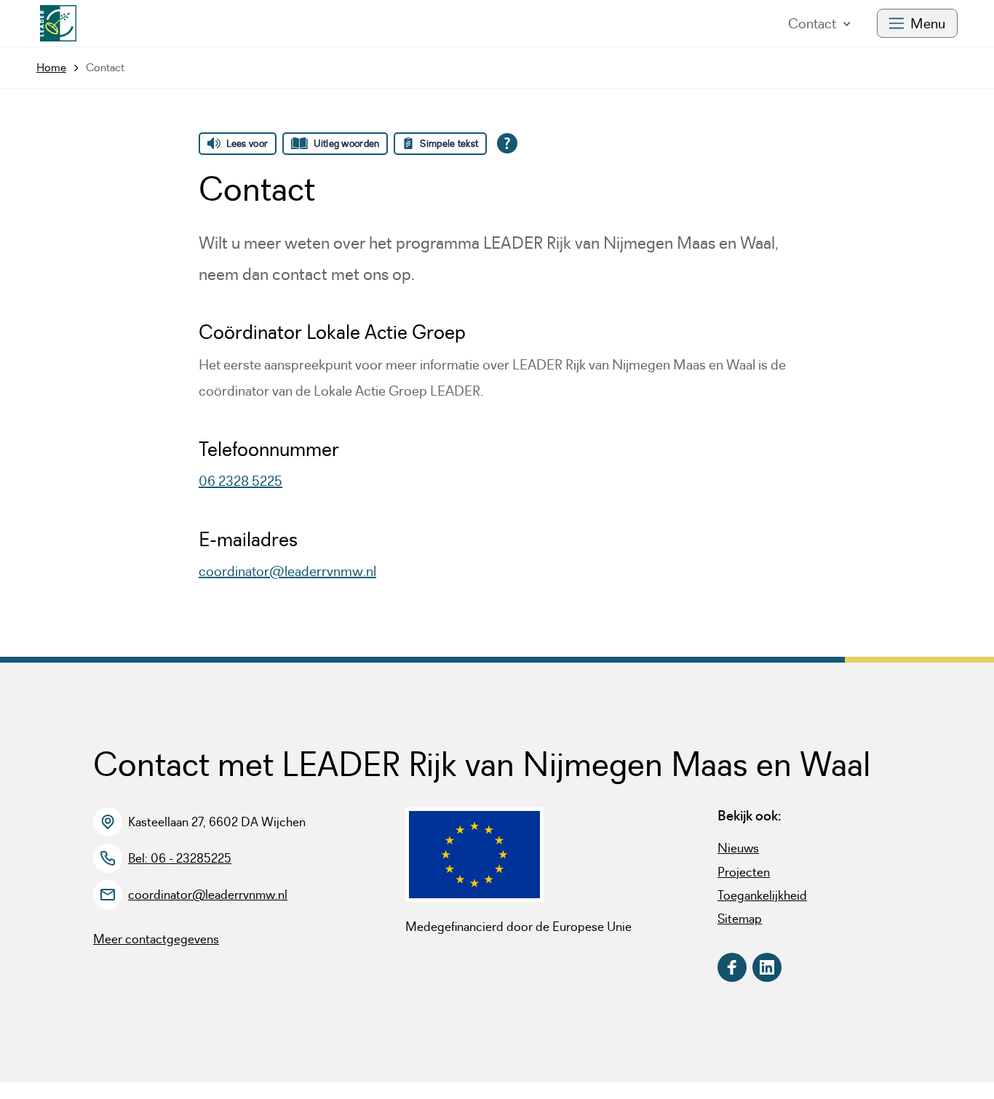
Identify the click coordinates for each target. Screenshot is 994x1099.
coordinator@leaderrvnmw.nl (287, 571)
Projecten (743, 872)
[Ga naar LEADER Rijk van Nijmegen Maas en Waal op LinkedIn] (767, 967)
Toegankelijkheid (762, 895)
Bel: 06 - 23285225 (179, 858)
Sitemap (739, 919)
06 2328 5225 (240, 480)
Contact (812, 23)
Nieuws (738, 848)
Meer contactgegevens (156, 939)
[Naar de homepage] (58, 23)
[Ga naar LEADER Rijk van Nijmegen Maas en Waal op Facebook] (732, 967)
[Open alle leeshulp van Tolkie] (507, 143)
